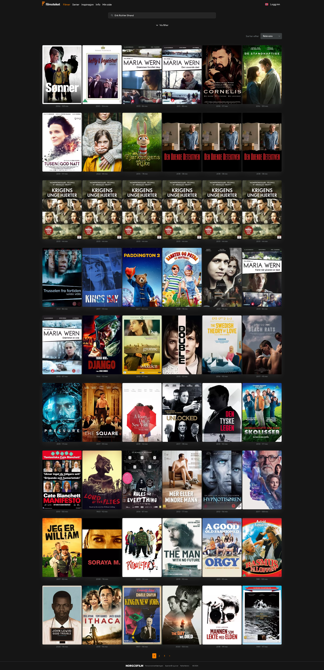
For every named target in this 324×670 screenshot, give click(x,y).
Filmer (66, 4)
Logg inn (275, 4)
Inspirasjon (87, 4)
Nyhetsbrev (184, 666)
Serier (75, 4)
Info (98, 4)
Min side (107, 4)
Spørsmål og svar (171, 666)
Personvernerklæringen (154, 666)
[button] (266, 4)
